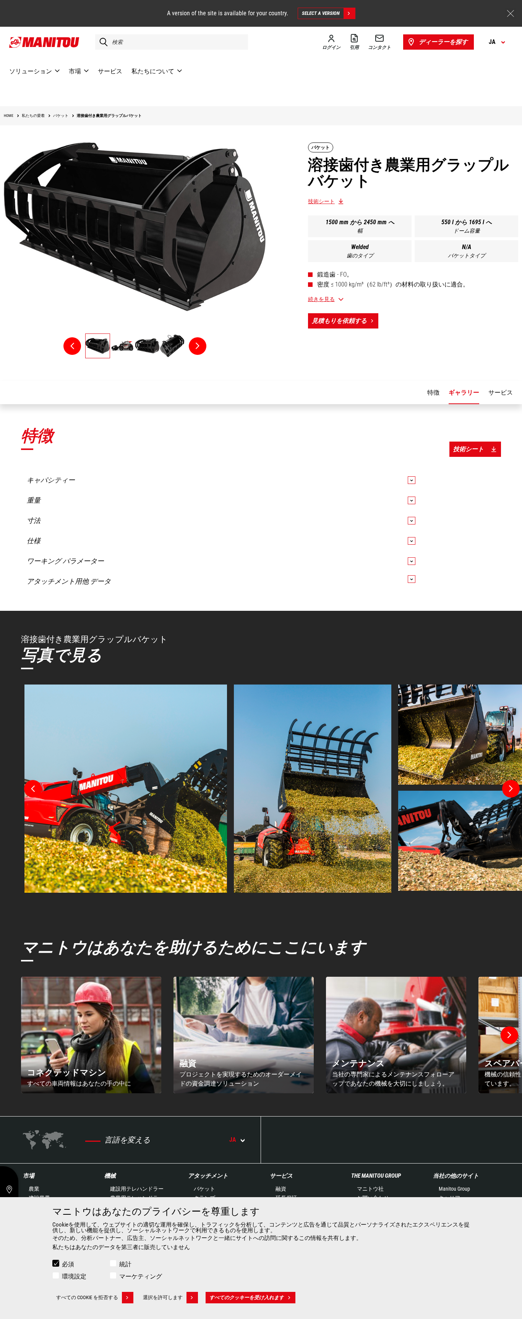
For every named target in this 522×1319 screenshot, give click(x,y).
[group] (91, 1035)
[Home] (44, 42)
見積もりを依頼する (339, 320)
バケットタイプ (466, 255)
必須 (68, 1264)
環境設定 (74, 1276)
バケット (204, 1189)
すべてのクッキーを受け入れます (246, 1297)
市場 (28, 1175)
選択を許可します (163, 1297)
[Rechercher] (101, 42)
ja (232, 1139)
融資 (281, 1189)
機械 (110, 1175)
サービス (281, 1175)
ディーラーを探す (443, 41)
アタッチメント (208, 1175)
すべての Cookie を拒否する (87, 1297)
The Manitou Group (376, 1175)
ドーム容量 (466, 230)
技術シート (321, 201)
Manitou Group (454, 1189)
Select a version (321, 13)
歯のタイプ (360, 255)
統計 (125, 1264)
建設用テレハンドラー (137, 1189)
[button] (509, 1035)
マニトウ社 (370, 1189)
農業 (34, 1189)
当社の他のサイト (456, 1175)
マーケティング (140, 1276)
